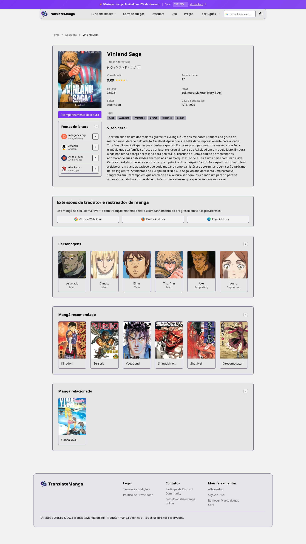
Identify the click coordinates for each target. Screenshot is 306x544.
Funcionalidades (102, 14)
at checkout (196, 4)
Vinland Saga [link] (90, 34)
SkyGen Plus (216, 495)
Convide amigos (133, 14)
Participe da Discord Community (179, 491)
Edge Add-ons (220, 219)
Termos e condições (136, 489)
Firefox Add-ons (155, 219)
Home (55, 34)
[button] (239, 14)
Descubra (158, 14)
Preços (188, 14)
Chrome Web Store (90, 219)
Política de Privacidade (138, 495)
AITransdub (215, 489)
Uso (174, 14)
